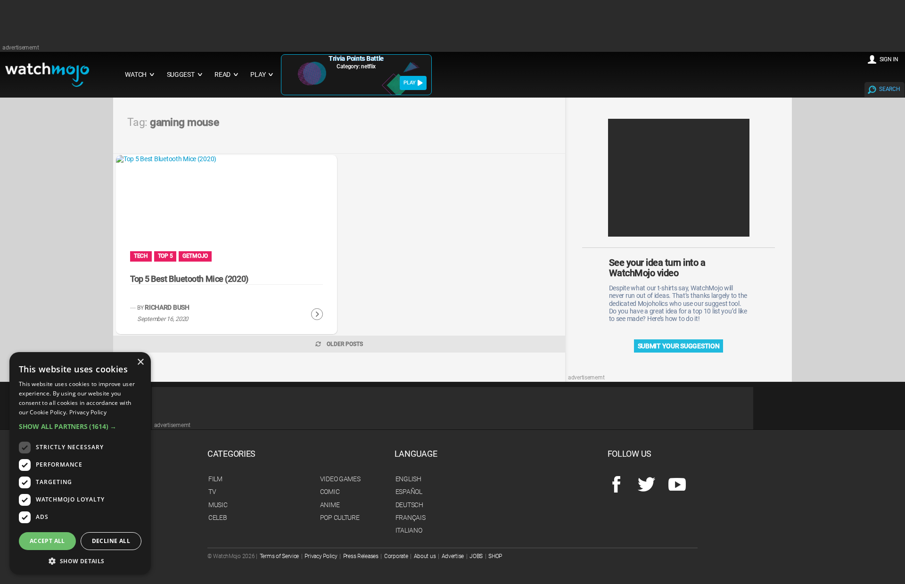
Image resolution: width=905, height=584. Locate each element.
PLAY (409, 83)
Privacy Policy (320, 556)
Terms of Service (279, 556)
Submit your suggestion (679, 346)
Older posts (345, 344)
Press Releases (360, 556)
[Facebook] (616, 485)
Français (410, 517)
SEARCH (889, 89)
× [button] (140, 362)
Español (408, 491)
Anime (330, 505)
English (408, 479)
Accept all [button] (47, 541)
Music (218, 505)
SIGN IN (889, 59)
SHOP (495, 556)
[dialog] (80, 463)
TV (212, 491)
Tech (141, 256)
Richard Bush (167, 308)
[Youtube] (677, 485)
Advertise (453, 556)
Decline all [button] (111, 541)
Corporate (396, 556)
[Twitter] (646, 485)
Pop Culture (340, 517)
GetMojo (195, 256)
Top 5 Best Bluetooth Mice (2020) (189, 279)
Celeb (217, 517)
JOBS (476, 556)
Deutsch (409, 505)
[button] (80, 426)
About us (425, 556)
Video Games (340, 479)
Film (215, 479)
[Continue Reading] (317, 314)
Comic (330, 491)
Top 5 (165, 256)
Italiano (408, 530)
